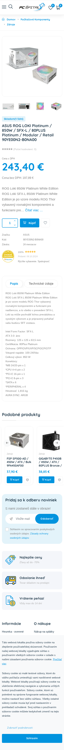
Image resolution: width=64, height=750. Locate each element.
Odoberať (47, 518)
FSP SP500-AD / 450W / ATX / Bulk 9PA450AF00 (16, 462)
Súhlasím (32, 738)
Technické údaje (41, 283)
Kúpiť (32, 223)
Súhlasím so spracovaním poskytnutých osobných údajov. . (32, 533)
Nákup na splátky (44, 631)
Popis (14, 283)
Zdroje (7, 454)
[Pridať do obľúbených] (45, 222)
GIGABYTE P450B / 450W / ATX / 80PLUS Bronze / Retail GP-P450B (47, 464)
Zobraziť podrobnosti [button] (20, 727)
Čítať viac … (34, 210)
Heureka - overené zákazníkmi (13, 634)
